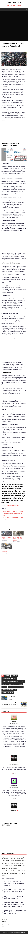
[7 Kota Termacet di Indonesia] (6, 533)
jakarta (4, 684)
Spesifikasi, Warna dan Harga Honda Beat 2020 (13, 865)
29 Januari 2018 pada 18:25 (14, 764)
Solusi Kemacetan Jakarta (9, 689)
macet (15, 684)
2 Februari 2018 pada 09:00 (14, 787)
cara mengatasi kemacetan (9, 678)
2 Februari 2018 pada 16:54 (14, 812)
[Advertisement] (14, 26)
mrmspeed (14, 49)
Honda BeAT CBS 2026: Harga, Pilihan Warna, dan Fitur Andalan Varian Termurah (15, 891)
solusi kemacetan (17, 687)
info (22, 681)
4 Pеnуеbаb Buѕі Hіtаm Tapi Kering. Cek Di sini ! (13, 863)
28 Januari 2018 (6, 49)
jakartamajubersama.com (13, 505)
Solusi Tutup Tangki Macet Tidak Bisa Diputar (18, 538)
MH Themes (22, 932)
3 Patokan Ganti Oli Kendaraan (6, 550)
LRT (10, 684)
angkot (7, 675)
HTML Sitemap (5, 924)
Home (2, 926)
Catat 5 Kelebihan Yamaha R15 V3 (9, 862)
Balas (14, 751)
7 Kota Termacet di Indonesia (6, 537)
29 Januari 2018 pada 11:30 (14, 723)
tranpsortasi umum (8, 692)
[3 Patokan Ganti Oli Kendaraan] (6, 546)
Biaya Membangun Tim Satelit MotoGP (13, 511)
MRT (10, 687)
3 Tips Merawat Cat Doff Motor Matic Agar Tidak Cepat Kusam (14, 897)
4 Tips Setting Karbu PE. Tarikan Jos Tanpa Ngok (13, 857)
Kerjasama (4, 919)
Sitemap (3, 921)
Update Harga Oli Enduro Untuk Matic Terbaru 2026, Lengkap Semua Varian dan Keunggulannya (15, 911)
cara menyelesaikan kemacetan (11, 681)
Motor (4, 687)
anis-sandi (14, 675)
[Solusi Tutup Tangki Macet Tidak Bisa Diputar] (18, 533)
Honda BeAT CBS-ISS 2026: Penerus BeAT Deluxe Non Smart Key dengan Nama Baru (14, 883)
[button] (26, 10)
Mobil (20, 684)
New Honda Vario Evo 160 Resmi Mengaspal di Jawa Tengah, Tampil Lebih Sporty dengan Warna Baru (14, 904)
